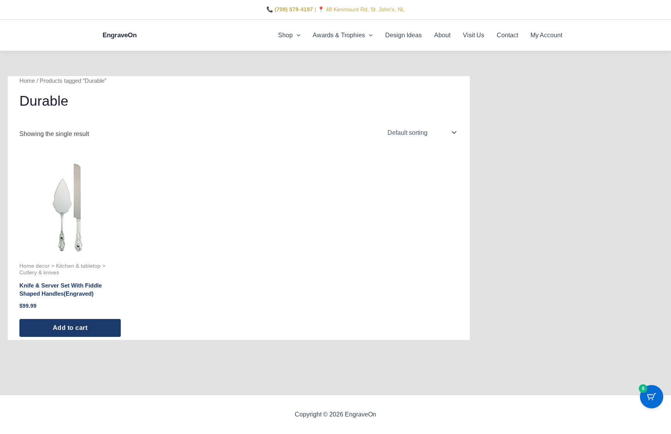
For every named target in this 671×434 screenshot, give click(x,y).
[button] (297, 35)
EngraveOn (120, 35)
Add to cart (70, 327)
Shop (285, 35)
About (442, 35)
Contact (507, 35)
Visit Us (473, 35)
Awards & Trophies (339, 35)
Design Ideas (403, 35)
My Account (546, 35)
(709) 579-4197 (294, 9)
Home (27, 81)
